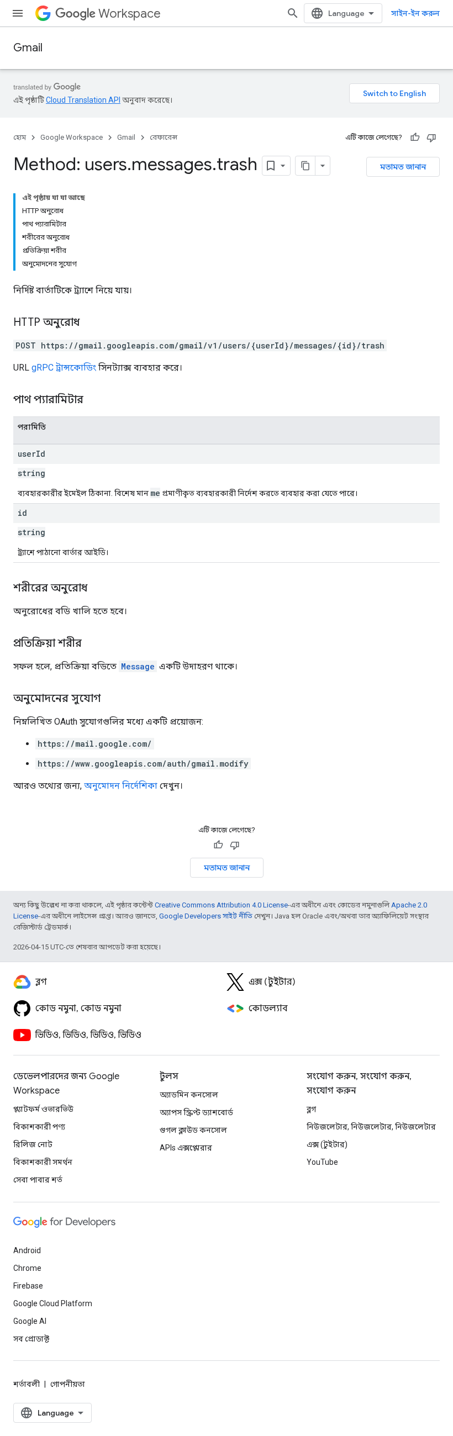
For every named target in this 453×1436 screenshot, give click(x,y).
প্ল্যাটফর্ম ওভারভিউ (43, 1109)
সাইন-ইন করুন (415, 13)
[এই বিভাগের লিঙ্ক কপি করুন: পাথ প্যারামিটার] (97, 400)
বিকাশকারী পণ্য (39, 1126)
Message (138, 666)
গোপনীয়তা (67, 1384)
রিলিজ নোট (32, 1144)
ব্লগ (311, 1109)
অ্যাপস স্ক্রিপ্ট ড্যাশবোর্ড (196, 1112)
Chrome (27, 1268)
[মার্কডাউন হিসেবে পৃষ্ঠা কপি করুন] (305, 165)
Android (27, 1250)
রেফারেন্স (163, 137)
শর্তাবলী (26, 1384)
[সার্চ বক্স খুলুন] (292, 13)
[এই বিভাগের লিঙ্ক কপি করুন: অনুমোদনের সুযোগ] (112, 699)
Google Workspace (71, 137)
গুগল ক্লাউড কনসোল (193, 1130)
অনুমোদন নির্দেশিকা (120, 785)
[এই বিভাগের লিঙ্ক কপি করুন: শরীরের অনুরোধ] (98, 588)
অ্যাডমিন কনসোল (189, 1094)
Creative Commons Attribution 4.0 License (221, 905)
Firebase (28, 1285)
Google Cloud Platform (52, 1303)
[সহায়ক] (415, 137)
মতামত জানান (403, 167)
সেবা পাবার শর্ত (37, 1179)
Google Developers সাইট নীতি (205, 916)
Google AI (29, 1321)
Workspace (129, 13)
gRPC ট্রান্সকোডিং (63, 367)
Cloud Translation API (83, 100)
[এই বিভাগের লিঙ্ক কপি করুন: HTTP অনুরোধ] (91, 323)
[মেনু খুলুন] (18, 13)
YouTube (322, 1162)
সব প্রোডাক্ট (31, 1338)
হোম (19, 137)
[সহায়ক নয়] (431, 137)
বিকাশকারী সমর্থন (42, 1162)
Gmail (28, 48)
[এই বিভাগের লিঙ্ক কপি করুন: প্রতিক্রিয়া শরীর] (93, 644)
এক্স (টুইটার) (327, 1144)
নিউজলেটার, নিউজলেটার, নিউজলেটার (371, 1126)
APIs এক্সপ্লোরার (186, 1147)
